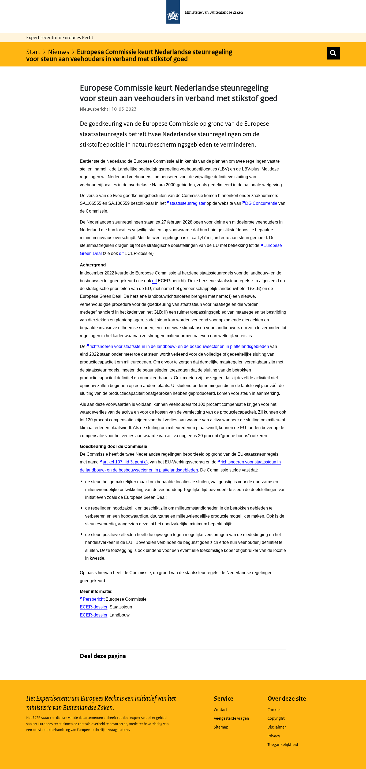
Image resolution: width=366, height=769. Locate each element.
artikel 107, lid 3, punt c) (125, 462)
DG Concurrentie (261, 203)
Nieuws (58, 51)
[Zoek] (333, 53)
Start (33, 51)
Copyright (276, 718)
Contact (220, 709)
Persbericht (93, 599)
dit (121, 253)
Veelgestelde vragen (231, 718)
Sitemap (221, 727)
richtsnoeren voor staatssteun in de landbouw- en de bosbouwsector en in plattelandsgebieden (179, 346)
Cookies (274, 709)
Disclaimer (276, 727)
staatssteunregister (188, 203)
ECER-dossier (93, 607)
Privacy (273, 735)
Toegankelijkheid (282, 744)
